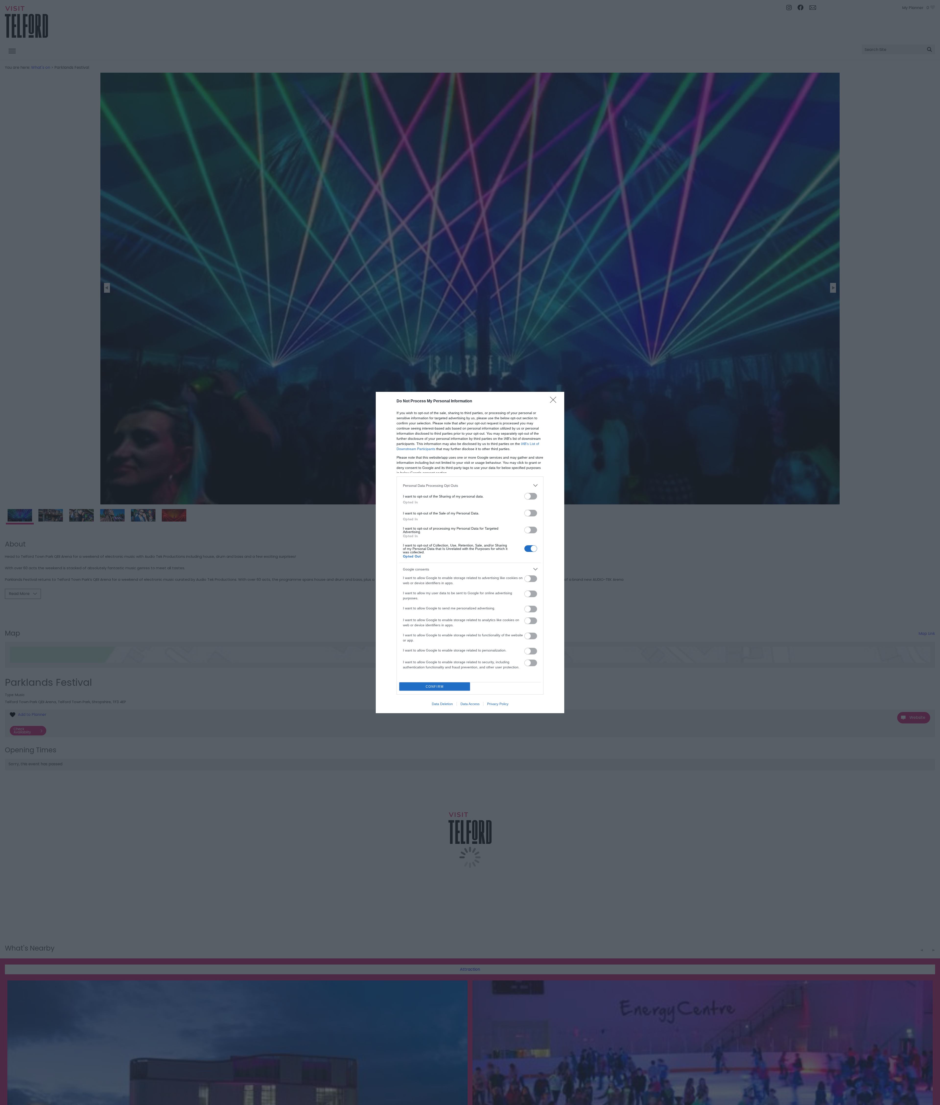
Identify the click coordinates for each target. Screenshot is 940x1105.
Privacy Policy (497, 704)
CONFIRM (435, 686)
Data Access (470, 704)
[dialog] (470, 552)
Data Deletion (442, 704)
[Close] (554, 401)
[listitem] (470, 485)
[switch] (530, 496)
